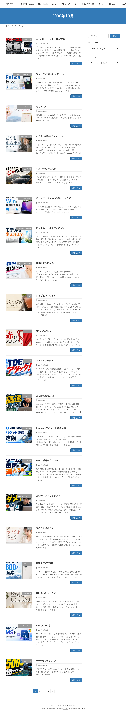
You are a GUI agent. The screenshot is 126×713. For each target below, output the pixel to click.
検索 (115, 36)
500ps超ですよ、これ (46, 661)
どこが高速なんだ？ (46, 396)
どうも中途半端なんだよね (49, 136)
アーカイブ (93, 43)
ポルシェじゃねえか (46, 169)
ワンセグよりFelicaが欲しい (50, 74)
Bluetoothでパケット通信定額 (51, 428)
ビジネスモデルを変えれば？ (50, 228)
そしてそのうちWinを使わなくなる (53, 198)
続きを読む (76, 63)
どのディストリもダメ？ (48, 496)
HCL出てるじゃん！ (46, 263)
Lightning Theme (62, 709)
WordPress (52, 709)
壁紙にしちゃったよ (46, 593)
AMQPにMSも (43, 625)
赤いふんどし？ (44, 331)
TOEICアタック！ (45, 360)
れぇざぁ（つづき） (46, 296)
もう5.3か (41, 106)
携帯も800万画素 (44, 563)
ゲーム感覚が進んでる (47, 461)
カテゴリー (93, 57)
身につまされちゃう (46, 528)
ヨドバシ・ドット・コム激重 (50, 39)
